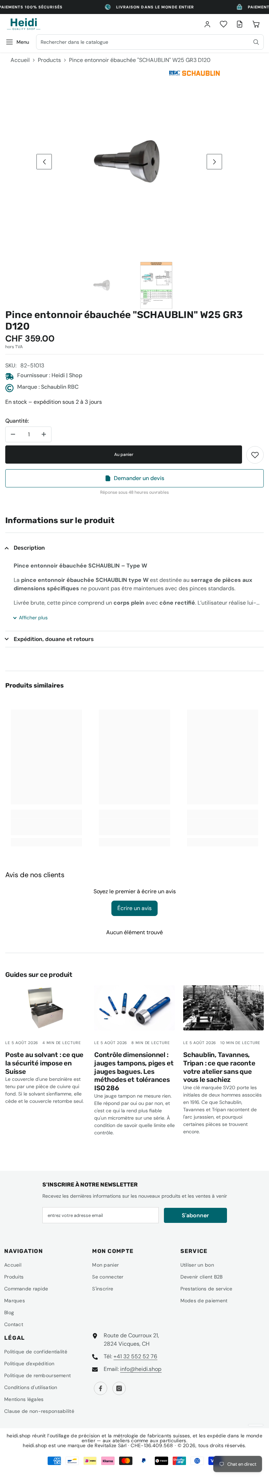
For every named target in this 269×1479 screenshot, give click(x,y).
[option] (129, 161)
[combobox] (150, 42)
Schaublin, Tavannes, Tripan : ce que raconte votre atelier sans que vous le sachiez (219, 1067)
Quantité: (17, 420)
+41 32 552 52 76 (135, 1356)
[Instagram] (119, 1388)
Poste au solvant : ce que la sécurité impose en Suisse (44, 1063)
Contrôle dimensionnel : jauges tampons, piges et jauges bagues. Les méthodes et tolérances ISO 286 (133, 1071)
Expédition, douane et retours (54, 639)
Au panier (123, 454)
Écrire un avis (134, 908)
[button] (44, 161)
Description (29, 547)
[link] (255, 455)
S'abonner (195, 1215)
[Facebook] (100, 1388)
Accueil (20, 60)
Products (49, 60)
